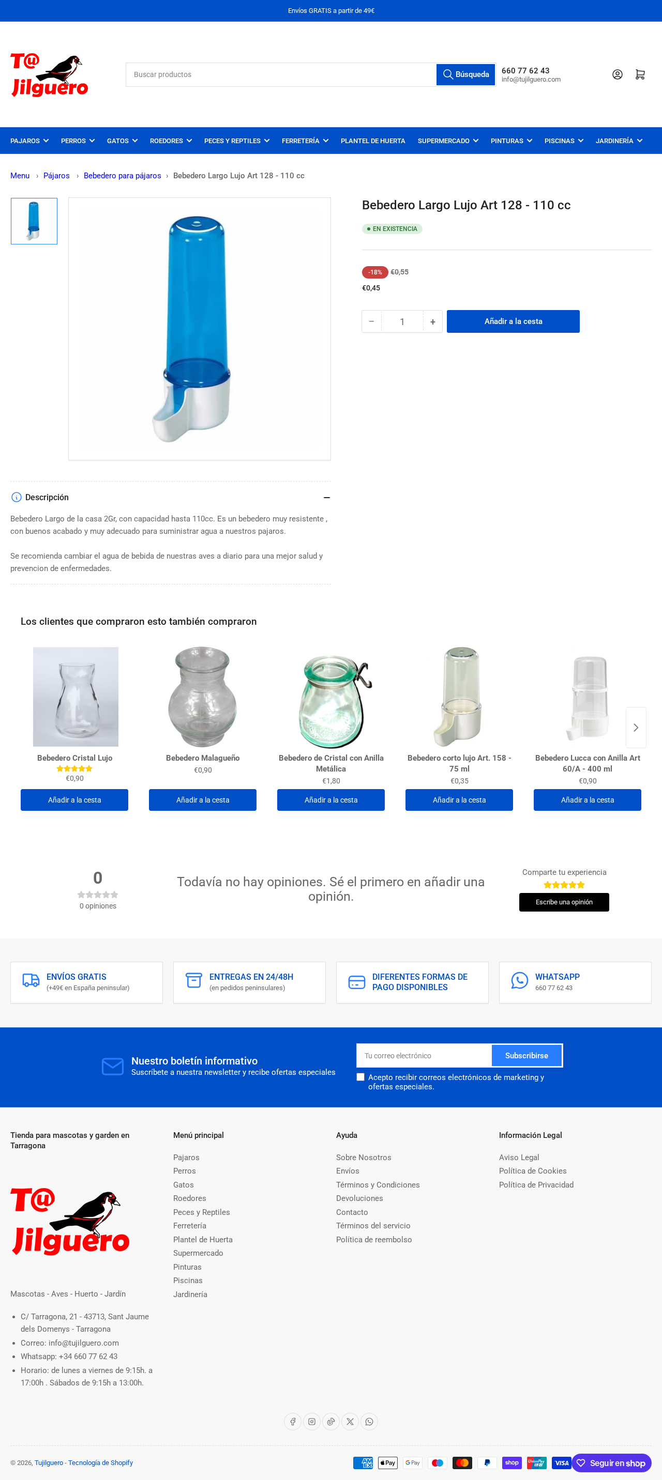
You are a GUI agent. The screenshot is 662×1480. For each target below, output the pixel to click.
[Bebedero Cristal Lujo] (74, 697)
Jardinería (615, 141)
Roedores (166, 141)
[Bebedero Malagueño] (202, 697)
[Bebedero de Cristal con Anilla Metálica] (331, 697)
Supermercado (444, 141)
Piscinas (560, 141)
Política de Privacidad (536, 1185)
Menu (19, 175)
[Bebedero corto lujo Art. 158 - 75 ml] (459, 697)
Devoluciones (359, 1198)
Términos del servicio (373, 1225)
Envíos (347, 1171)
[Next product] (636, 727)
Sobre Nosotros (364, 1157)
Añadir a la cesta (74, 800)
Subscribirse (526, 1055)
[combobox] (311, 75)
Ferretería (301, 141)
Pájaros (57, 175)
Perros (73, 141)
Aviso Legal (519, 1157)
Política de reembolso (374, 1239)
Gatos (118, 141)
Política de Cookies (533, 1171)
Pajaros (25, 141)
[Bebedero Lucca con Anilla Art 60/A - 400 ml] (587, 697)
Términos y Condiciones (378, 1185)
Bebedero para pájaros (122, 175)
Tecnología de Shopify (100, 1463)
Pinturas (507, 141)
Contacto (352, 1212)
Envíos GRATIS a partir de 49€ (331, 10)
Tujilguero (49, 1463)
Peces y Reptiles (232, 141)
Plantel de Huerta (373, 141)
